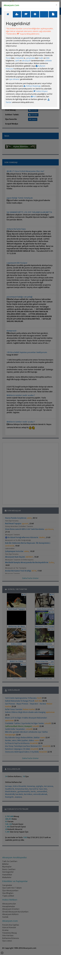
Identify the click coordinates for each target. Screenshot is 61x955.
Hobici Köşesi (42, 91)
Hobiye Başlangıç (33, 86)
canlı (17, 60)
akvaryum (26, 60)
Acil (34, 96)
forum (8, 58)
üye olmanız (14, 79)
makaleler (19, 58)
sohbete (48, 60)
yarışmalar (30, 58)
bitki (48, 58)
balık (41, 58)
